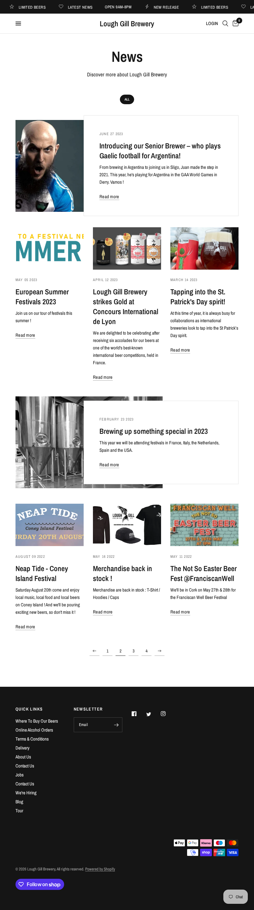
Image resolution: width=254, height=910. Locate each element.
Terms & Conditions (32, 739)
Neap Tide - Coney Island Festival (41, 573)
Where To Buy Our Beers (36, 721)
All (127, 99)
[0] (234, 23)
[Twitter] (153, 714)
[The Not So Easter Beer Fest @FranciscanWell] (204, 525)
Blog (19, 801)
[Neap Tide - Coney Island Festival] (49, 525)
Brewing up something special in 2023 (153, 431)
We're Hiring (26, 792)
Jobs (19, 774)
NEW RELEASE (171, 7)
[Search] (225, 23)
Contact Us (24, 766)
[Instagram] (167, 713)
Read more (109, 196)
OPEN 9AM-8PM (123, 7)
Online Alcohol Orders (34, 730)
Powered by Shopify (100, 869)
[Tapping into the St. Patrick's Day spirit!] (204, 248)
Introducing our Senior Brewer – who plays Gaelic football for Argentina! (160, 150)
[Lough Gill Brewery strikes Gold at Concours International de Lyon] (127, 248)
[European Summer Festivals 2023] (49, 248)
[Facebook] (138, 713)
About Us (23, 757)
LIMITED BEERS (37, 7)
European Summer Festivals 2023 (42, 296)
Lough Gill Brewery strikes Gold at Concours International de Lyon (125, 306)
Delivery (22, 748)
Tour (19, 810)
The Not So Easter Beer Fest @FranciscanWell (203, 573)
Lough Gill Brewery (127, 23)
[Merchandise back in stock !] (127, 525)
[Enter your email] (116, 724)
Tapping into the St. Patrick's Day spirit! (197, 296)
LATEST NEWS (85, 7)
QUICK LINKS (29, 709)
